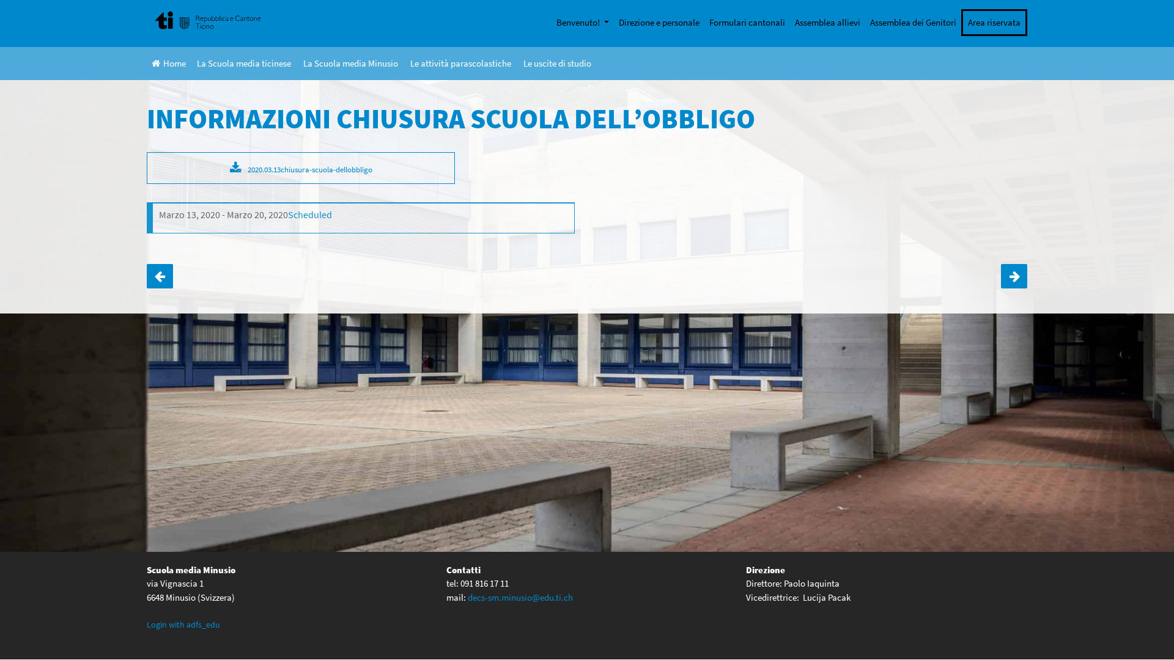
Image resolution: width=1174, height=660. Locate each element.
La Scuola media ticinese (244, 63)
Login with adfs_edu (183, 624)
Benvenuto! (579, 22)
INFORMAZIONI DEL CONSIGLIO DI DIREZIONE (1014, 276)
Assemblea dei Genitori (913, 22)
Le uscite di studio (557, 63)
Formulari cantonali (747, 22)
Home (174, 63)
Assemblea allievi (827, 22)
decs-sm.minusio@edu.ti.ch (520, 597)
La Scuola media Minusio (350, 63)
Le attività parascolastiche (460, 63)
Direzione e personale (659, 22)
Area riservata (994, 22)
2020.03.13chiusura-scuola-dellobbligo (310, 169)
